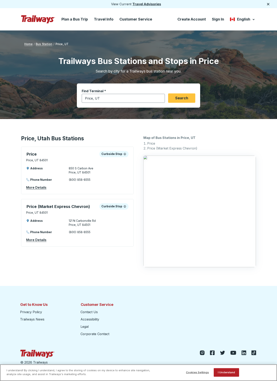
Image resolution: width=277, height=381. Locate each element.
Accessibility (90, 319)
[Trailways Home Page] (38, 19)
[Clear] (160, 98)
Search (181, 98)
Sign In (218, 19)
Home (28, 44)
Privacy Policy (31, 312)
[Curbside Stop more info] (125, 154)
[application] (77, 170)
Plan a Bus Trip (74, 19)
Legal (85, 327)
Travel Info (103, 19)
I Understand (226, 372)
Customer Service (135, 19)
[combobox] (123, 98)
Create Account (191, 19)
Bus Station (44, 44)
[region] (138, 372)
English (242, 20)
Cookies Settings (197, 372)
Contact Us (89, 312)
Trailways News (32, 319)
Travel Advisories (146, 4)
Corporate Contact (95, 334)
